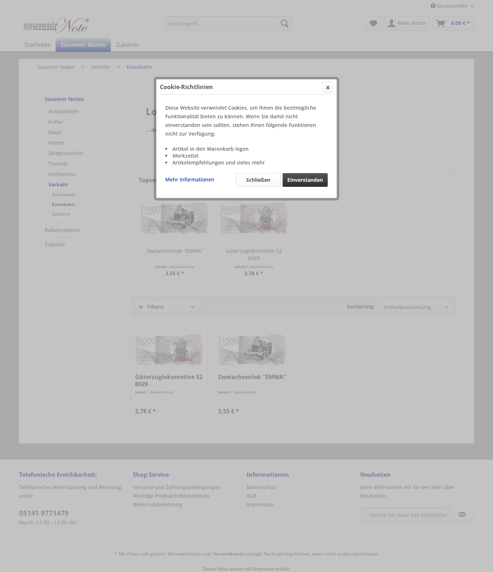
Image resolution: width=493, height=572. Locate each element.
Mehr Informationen (189, 179)
